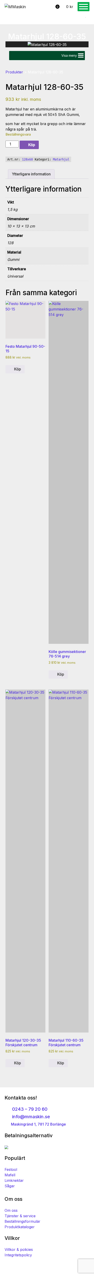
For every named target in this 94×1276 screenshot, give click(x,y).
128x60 (27, 159)
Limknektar (14, 1180)
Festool (11, 1169)
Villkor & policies (19, 1249)
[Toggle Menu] (83, 6)
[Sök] (83, 17)
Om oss (11, 1210)
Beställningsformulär (22, 1221)
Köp (31, 144)
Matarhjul (61, 159)
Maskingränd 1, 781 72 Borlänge (38, 1124)
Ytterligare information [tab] (31, 174)
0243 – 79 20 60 (29, 1109)
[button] (69, 55)
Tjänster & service (20, 1216)
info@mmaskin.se (30, 1116)
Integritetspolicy (18, 1255)
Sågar (10, 1186)
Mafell (10, 1175)
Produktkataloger (20, 1227)
